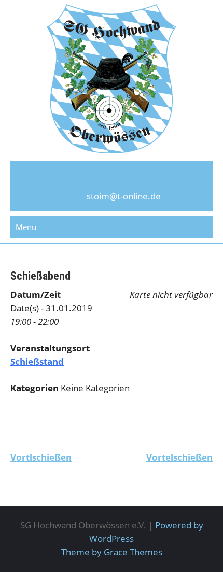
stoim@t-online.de (124, 196)
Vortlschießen (41, 457)
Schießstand (37, 361)
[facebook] (111, 179)
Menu (26, 227)
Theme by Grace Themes (111, 552)
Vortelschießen (179, 457)
